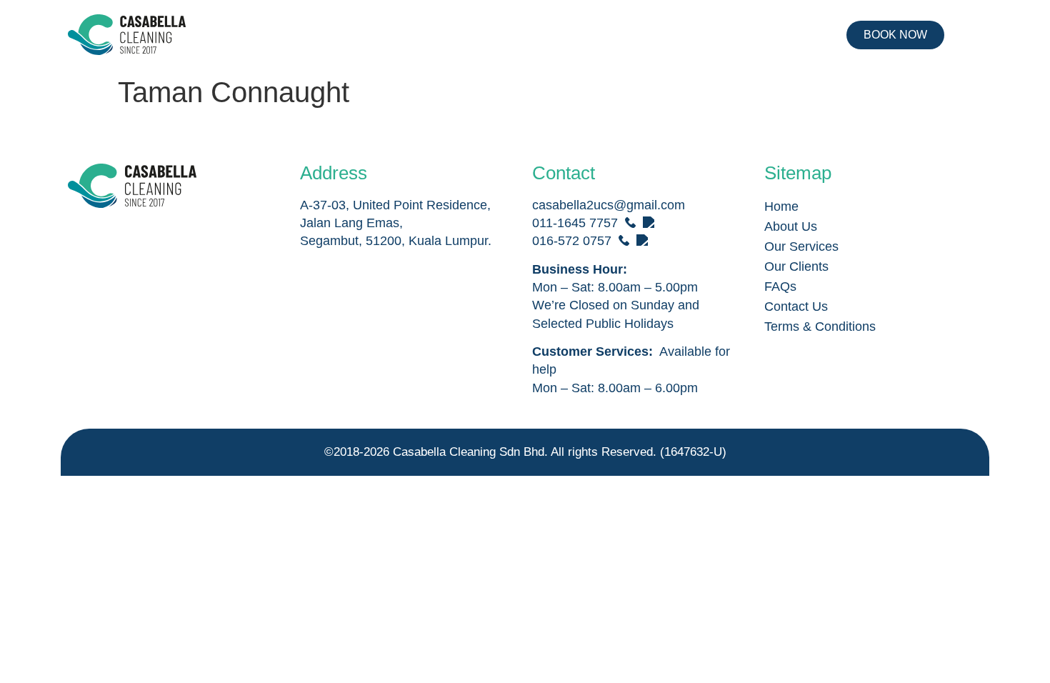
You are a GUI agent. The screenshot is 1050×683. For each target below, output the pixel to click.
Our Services (801, 246)
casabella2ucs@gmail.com (608, 205)
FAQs (780, 286)
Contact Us (796, 306)
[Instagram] (120, 238)
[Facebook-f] (84, 238)
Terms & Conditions (820, 326)
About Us (790, 226)
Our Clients (796, 266)
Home (781, 206)
